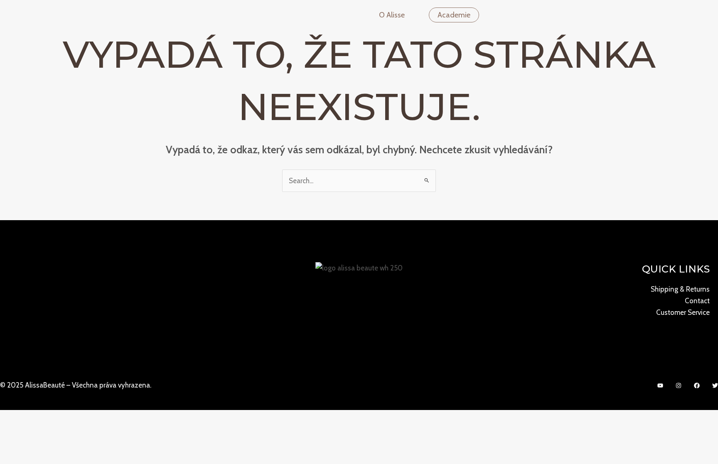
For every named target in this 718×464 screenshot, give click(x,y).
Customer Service (683, 312)
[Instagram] (678, 385)
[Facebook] (697, 385)
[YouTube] (660, 385)
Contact (697, 301)
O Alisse (392, 15)
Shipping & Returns (680, 289)
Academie (454, 15)
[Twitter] (715, 385)
